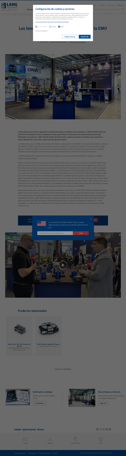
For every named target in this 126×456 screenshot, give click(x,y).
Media (62, 26)
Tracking (54, 26)
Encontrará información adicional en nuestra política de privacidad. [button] (52, 22)
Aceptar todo (84, 37)
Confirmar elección (69, 37)
